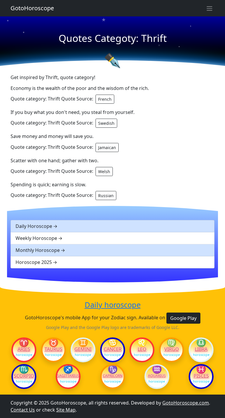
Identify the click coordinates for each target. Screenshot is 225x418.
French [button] (105, 99)
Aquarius (157, 376)
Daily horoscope (113, 304)
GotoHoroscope (32, 8)
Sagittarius (68, 376)
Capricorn (112, 376)
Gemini (82, 349)
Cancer (113, 349)
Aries (24, 349)
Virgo (171, 349)
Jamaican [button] (107, 147)
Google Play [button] (183, 318)
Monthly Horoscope (38, 250)
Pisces (201, 376)
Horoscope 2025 (34, 262)
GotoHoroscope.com (185, 403)
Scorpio (24, 376)
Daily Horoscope (34, 226)
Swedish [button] (106, 123)
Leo (142, 349)
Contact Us (23, 410)
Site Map (66, 410)
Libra (201, 349)
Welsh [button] (104, 171)
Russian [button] (106, 195)
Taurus (53, 349)
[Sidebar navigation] (209, 8)
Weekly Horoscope (36, 238)
